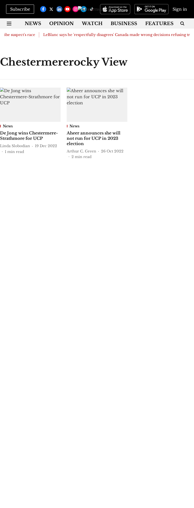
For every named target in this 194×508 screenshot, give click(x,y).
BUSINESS (124, 23)
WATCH (92, 23)
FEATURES (159, 23)
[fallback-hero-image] (30, 105)
